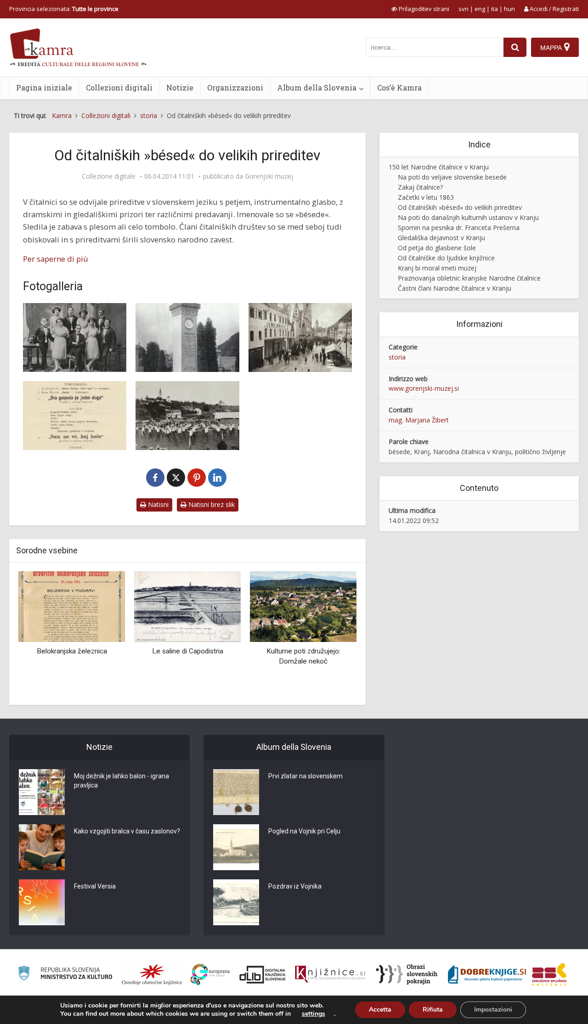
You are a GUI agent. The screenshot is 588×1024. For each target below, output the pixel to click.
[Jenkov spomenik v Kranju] (187, 337)
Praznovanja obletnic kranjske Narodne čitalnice (469, 278)
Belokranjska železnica (72, 651)
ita (494, 9)
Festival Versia (95, 886)
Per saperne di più (55, 258)
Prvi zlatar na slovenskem (305, 776)
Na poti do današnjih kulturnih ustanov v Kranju (468, 217)
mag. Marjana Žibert (419, 420)
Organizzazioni (235, 87)
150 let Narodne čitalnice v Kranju (439, 167)
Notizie (179, 87)
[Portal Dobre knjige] (487, 974)
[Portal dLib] (262, 974)
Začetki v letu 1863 (426, 197)
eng (480, 9)
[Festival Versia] (42, 902)
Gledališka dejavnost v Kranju (441, 237)
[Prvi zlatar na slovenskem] (236, 792)
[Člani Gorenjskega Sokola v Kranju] (187, 415)
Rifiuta (433, 1009)
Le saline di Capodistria (187, 651)
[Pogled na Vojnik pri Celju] (236, 847)
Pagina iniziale (44, 87)
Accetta (380, 1009)
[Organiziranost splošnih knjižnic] (152, 974)
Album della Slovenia (316, 87)
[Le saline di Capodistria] (187, 606)
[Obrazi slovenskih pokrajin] (407, 974)
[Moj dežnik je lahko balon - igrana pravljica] (42, 792)
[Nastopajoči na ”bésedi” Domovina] (74, 337)
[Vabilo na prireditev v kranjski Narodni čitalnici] (74, 415)
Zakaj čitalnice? (420, 187)
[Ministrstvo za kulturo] (65, 975)
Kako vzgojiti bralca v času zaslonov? (127, 831)
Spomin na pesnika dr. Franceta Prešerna (459, 227)
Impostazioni (493, 1009)
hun (509, 9)
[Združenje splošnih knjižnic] (549, 974)
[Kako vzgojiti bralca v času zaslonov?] (42, 847)
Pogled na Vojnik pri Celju (304, 831)
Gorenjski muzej (269, 176)
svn (463, 9)
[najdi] (514, 47)
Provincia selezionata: (64, 9)
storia (397, 357)
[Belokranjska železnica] (71, 606)
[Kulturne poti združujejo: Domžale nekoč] (303, 606)
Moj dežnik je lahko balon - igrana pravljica (121, 780)
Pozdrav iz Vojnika (295, 886)
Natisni (157, 504)
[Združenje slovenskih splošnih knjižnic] (330, 974)
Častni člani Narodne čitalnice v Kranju (454, 288)
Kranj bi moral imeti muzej (437, 268)
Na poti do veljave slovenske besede (452, 177)
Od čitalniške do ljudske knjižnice (446, 257)
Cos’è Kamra (399, 87)
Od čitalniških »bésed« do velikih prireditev (460, 207)
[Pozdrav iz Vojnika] (236, 902)
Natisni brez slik (211, 504)
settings (313, 1014)
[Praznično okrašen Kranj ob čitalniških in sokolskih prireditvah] (300, 337)
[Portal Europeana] (210, 974)
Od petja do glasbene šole (437, 247)
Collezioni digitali (119, 87)
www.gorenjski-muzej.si (424, 388)
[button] (333, 634)
